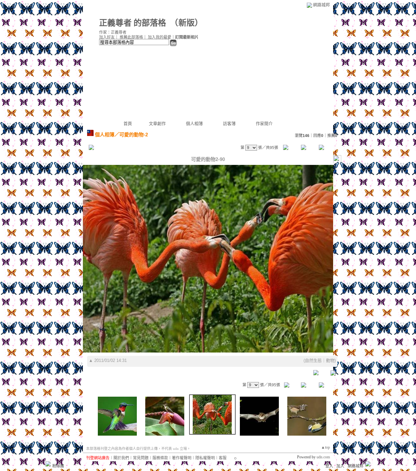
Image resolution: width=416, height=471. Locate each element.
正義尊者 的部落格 (132, 23)
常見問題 (141, 458)
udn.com (323, 457)
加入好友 (107, 37)
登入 (329, 466)
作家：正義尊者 (112, 32)
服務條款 (160, 458)
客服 (223, 458)
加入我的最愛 (159, 37)
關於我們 (121, 458)
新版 (186, 23)
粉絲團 (58, 466)
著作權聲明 (181, 458)
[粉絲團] (48, 463)
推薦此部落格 (131, 37)
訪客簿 (229, 123)
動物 (330, 360)
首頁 (128, 123)
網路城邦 (321, 4)
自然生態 (313, 360)
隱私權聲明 (205, 458)
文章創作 (157, 123)
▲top (325, 447)
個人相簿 (194, 123)
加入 (340, 466)
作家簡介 (264, 123)
